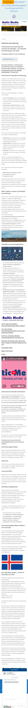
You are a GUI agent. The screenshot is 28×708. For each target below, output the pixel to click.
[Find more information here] (14, 687)
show (15, 59)
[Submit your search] (14, 39)
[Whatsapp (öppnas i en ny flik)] (14, 17)
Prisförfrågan (8, 2)
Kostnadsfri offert (6, 348)
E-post (3, 354)
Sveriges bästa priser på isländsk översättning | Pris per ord (11, 71)
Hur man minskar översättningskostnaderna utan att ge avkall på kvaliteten (13, 330)
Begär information (7, 351)
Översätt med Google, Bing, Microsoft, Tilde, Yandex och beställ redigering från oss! (13, 342)
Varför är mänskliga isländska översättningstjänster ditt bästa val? (12, 336)
